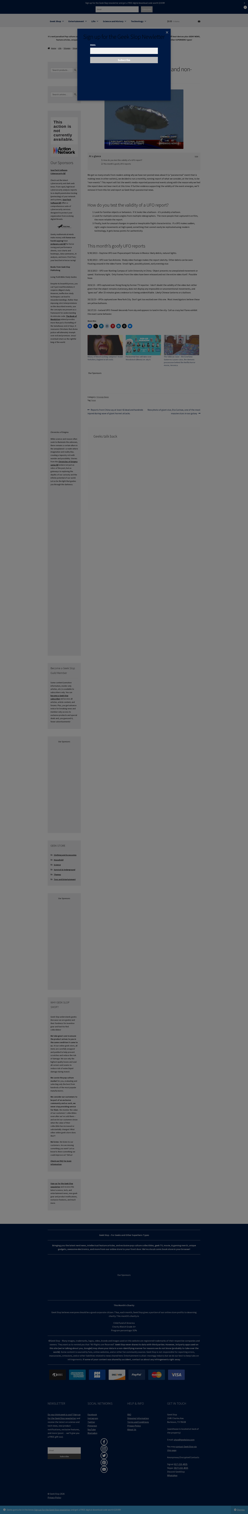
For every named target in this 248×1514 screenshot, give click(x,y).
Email (93, 45)
